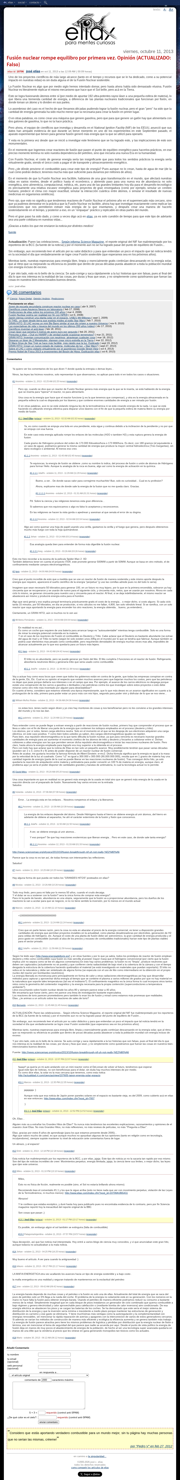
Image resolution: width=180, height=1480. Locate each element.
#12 (14, 1151)
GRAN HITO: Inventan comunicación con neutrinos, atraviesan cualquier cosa (52, 337)
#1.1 (20, 418)
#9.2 (20, 948)
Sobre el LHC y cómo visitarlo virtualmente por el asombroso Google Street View (53, 348)
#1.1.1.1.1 (40, 493)
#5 (13, 772)
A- (164, 9)
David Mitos (21, 772)
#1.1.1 (27, 455)
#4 (13, 700)
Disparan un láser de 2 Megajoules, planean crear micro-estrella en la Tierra (51, 340)
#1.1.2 (27, 536)
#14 (14, 1251)
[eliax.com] (90, 27)
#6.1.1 (27, 824)
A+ (171, 9)
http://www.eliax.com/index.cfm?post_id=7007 (69, 1098)
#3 (13, 620)
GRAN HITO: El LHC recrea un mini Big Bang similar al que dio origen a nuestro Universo (58, 323)
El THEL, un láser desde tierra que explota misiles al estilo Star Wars (47, 320)
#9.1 (20, 922)
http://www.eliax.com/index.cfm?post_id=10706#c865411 (96, 1192)
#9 (13, 908)
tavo (17, 571)
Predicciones (58, 298)
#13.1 (21, 1219)
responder (72, 381)
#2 (13, 571)
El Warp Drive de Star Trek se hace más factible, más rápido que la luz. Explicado (54, 343)
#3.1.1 (27, 669)
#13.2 (21, 1234)
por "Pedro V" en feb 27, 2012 (151, 1446)
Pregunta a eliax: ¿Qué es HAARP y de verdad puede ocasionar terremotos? (51, 334)
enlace (38, 418)
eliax (90, 216)
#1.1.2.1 (34, 551)
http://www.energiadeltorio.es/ (52, 956)
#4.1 (20, 718)
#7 (13, 870)
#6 (13, 792)
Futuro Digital (25, 298)
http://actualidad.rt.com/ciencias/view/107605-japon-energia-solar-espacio (59, 1075)
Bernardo (21, 1005)
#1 (13, 381)
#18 (14, 1338)
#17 (14, 1286)
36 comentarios (26, 292)
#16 (14, 1266)
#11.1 (21, 1082)
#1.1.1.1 (34, 473)
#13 (14, 1171)
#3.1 (20, 651)
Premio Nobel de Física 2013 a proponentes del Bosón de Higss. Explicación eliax (54, 351)
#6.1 (20, 806)
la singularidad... (97, 1456)
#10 (14, 1005)
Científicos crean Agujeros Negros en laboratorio (36, 309)
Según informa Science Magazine (83, 241)
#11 (14, 1059)
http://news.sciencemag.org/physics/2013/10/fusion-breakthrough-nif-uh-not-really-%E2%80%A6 (66, 852)
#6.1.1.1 (34, 844)
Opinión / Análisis (41, 298)
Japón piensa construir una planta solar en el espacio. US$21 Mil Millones (50, 317)
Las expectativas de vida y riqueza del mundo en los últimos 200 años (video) (52, 326)
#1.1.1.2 (34, 519)
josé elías (33, 71)
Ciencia (13, 298)
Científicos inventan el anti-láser (26, 329)
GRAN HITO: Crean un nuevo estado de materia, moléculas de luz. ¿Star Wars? (53, 345)
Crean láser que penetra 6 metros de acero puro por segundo (43, 331)
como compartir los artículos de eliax (90, 1467)
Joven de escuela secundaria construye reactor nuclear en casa (44, 306)
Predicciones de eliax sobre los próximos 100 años (37, 312)
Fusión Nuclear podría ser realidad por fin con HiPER (38, 314)
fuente (12, 232)
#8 (13, 885)
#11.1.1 (27, 1111)
